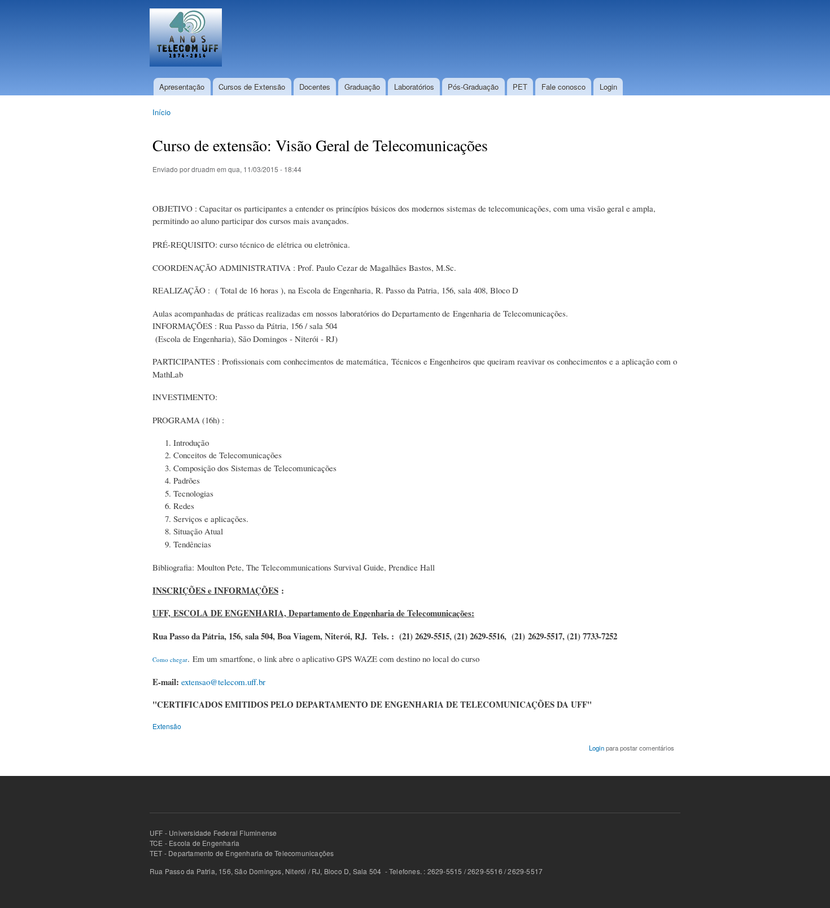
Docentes (314, 86)
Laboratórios (414, 86)
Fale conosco (563, 86)
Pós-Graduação (473, 86)
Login (608, 86)
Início (161, 112)
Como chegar (169, 659)
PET (520, 86)
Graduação (362, 86)
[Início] (187, 39)
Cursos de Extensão (252, 86)
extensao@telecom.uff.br (223, 681)
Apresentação (181, 86)
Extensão (166, 726)
